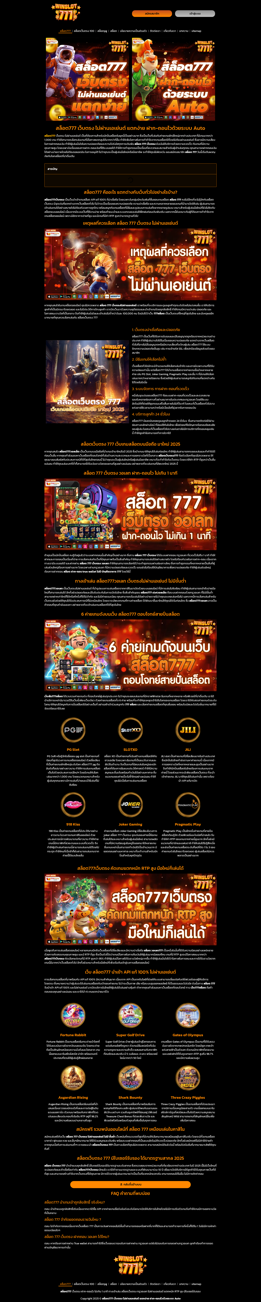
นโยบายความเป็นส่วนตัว (133, 31)
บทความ (183, 31)
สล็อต (113, 31)
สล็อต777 (65, 31)
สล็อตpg (102, 31)
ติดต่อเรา (155, 31)
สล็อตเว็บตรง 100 (84, 31)
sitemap (196, 31)
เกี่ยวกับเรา (170, 31)
